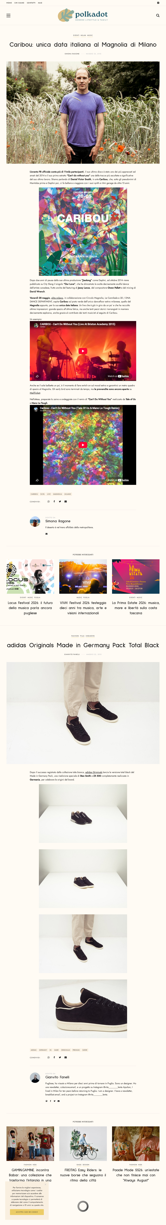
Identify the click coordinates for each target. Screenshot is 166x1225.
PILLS (82, 636)
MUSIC (90, 35)
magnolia (57, 494)
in (50, 1050)
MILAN (83, 35)
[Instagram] (158, 3)
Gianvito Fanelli (72, 654)
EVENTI (76, 35)
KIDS (35, 1165)
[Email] (65, 501)
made (56, 1050)
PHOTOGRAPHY (82, 1208)
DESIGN (86, 1165)
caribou (34, 494)
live (48, 494)
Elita (43, 494)
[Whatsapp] (48, 501)
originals (65, 1050)
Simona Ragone (72, 54)
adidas (34, 1050)
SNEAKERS (90, 636)
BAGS (79, 1165)
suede (84, 1050)
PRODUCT (94, 1208)
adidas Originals (93, 772)
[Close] (45, 1185)
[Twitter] (60, 501)
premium (76, 1050)
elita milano (57, 298)
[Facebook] (54, 501)
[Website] (46, 1101)
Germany (43, 1050)
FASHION (75, 636)
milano (68, 494)
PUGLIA (37, 597)
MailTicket (35, 393)
